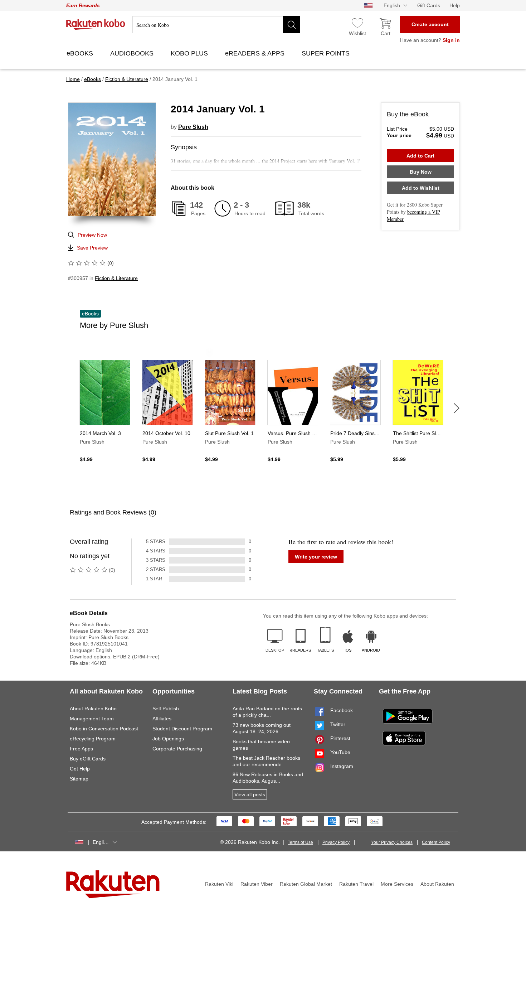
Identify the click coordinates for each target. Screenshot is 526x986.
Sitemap (79, 779)
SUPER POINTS (326, 53)
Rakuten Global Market (306, 884)
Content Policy (436, 842)
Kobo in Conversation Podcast (104, 728)
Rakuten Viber (256, 884)
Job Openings (168, 738)
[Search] (291, 24)
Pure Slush (193, 127)
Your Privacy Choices (392, 842)
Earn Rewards (83, 5)
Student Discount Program (182, 728)
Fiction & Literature (116, 278)
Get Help (80, 769)
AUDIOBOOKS (132, 53)
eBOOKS (81, 53)
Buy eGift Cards (88, 759)
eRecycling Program (93, 738)
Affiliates (161, 718)
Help (454, 5)
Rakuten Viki (219, 884)
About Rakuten (437, 884)
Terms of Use (300, 842)
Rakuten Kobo (95, 24)
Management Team (92, 718)
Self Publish (165, 708)
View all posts (249, 794)
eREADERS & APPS (255, 53)
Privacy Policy (336, 842)
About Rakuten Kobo (93, 708)
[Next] (456, 408)
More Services (397, 884)
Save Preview (92, 248)
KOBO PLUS (190, 53)
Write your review (316, 557)
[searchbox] (216, 24)
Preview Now (92, 235)
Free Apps (81, 748)
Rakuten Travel (356, 884)
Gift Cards (428, 5)
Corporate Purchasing (177, 748)
